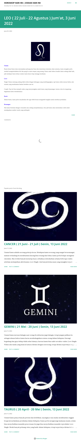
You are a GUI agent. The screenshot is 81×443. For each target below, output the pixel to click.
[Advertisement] (40, 174)
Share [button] (73, 115)
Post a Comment (14, 266)
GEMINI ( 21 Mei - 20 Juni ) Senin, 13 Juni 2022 (35, 327)
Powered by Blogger (41, 438)
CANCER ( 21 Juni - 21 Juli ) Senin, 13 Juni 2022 (35, 244)
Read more (73, 266)
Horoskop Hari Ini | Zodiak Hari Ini (22, 3)
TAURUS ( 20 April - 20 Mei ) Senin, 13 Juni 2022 (36, 409)
